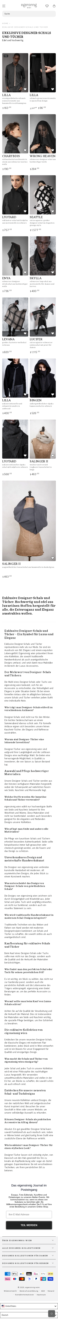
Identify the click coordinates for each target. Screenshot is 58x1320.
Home (5, 23)
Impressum (41, 1295)
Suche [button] (7, 14)
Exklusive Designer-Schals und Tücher (25, 27)
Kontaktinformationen (24, 1295)
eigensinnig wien (32, 1287)
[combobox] (29, 1306)
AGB (43, 1291)
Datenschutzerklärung (29, 1291)
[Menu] (4, 5)
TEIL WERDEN (29, 1225)
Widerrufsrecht (10, 1291)
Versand (51, 1291)
